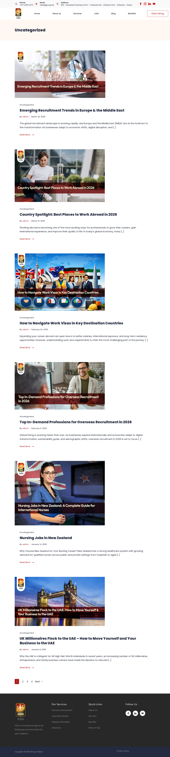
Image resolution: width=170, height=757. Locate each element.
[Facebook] (140, 3)
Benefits (132, 13)
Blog (113, 13)
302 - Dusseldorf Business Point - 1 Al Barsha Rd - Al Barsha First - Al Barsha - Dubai (96, 5)
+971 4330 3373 (26, 5)
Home (37, 13)
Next (38, 681)
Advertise (56, 727)
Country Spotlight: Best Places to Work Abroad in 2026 (68, 214)
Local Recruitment (60, 716)
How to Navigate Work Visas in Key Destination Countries (71, 323)
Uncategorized (27, 104)
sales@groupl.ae (47, 5)
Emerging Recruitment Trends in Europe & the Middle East (72, 110)
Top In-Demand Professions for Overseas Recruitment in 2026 (76, 422)
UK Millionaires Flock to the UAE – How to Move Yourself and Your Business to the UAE (78, 641)
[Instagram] (145, 3)
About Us (93, 710)
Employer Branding (60, 722)
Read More (25, 134)
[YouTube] (154, 3)
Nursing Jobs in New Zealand (46, 537)
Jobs (96, 13)
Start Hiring (157, 13)
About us (56, 13)
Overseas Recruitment (62, 710)
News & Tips (94, 727)
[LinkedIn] (149, 3)
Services (77, 13)
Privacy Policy (123, 751)
